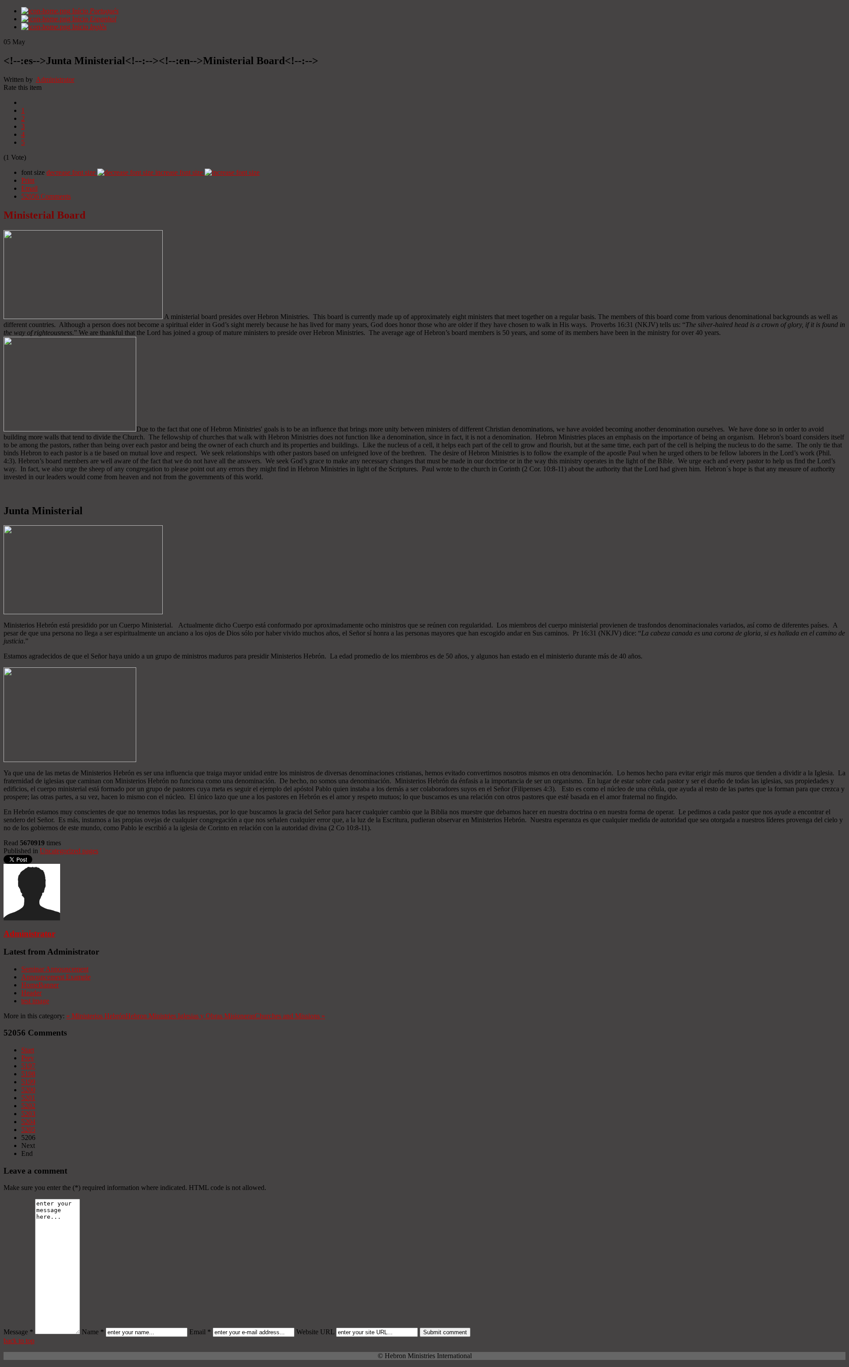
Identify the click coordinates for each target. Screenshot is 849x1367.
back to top (19, 1340)
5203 (28, 1113)
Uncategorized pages (69, 851)
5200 (28, 1090)
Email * (200, 1332)
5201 (28, 1097)
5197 (28, 1066)
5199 (28, 1082)
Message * (18, 1332)
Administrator (55, 79)
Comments (46, 196)
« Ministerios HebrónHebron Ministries (121, 1016)
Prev (27, 1058)
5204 (28, 1121)
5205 (28, 1129)
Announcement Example (56, 977)
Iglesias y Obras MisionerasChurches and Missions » (251, 1016)
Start (27, 1050)
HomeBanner (40, 985)
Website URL (315, 1332)
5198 (28, 1074)
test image (35, 1001)
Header (31, 993)
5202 (28, 1105)
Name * (93, 1332)
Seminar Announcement (54, 969)
